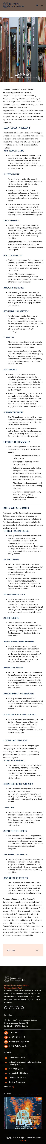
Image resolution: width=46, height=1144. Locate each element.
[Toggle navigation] (37, 950)
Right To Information (18, 1046)
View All (7, 1087)
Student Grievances (17, 1082)
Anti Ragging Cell (16, 1069)
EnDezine (23, 1140)
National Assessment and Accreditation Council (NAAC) (25, 1063)
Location (13, 1032)
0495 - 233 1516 (17, 1037)
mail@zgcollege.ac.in (19, 1041)
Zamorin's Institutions (17, 1078)
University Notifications (18, 1073)
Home (11, 78)
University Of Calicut (17, 1058)
